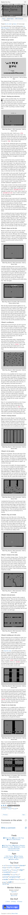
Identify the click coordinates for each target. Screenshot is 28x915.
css (12, 867)
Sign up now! (14, 895)
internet (16, 870)
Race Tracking (19, 856)
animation (10, 865)
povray (5, 877)
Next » (24, 814)
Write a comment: (8, 827)
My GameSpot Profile (14, 848)
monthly (4, 808)
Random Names (9, 857)
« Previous (5, 814)
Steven (15, 24)
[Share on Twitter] (1, 805)
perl (18, 874)
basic (16, 865)
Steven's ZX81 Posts (18, 838)
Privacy (14, 901)
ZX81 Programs (10, 856)
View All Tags (5, 884)
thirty (18, 879)
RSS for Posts (8, 838)
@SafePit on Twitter (8, 847)
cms (9, 867)
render (5, 879)
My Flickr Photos (7, 845)
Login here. (14, 891)
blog (4, 867)
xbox (4, 882)
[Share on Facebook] (3, 805)
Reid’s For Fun (5, 2)
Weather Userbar (14, 859)
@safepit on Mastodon (19, 845)
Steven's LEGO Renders (14, 839)
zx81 (15, 808)
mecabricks (6, 872)
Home (8, 901)
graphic (5, 870)
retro (10, 808)
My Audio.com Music (14, 850)
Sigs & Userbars (19, 857)
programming (14, 877)
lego (21, 870)
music (13, 874)
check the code (7, 651)
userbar (22, 879)
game (17, 867)
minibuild (14, 872)
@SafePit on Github (20, 847)
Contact (20, 901)
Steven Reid (15, 913)
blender (22, 865)
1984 (4, 865)
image (10, 870)
